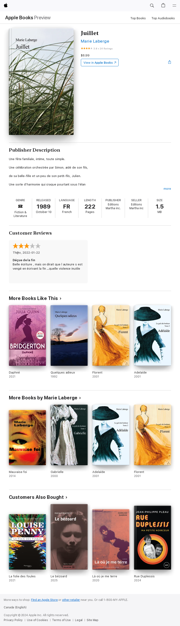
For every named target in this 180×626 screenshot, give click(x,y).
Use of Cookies (37, 620)
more (167, 188)
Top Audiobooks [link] (163, 18)
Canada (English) (15, 607)
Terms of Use (61, 620)
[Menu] (174, 5)
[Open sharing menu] (170, 62)
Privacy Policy (13, 620)
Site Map (92, 620)
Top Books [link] (138, 18)
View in (98, 62)
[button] (152, 5)
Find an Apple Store (44, 600)
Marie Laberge (95, 41)
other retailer (71, 600)
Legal (78, 620)
